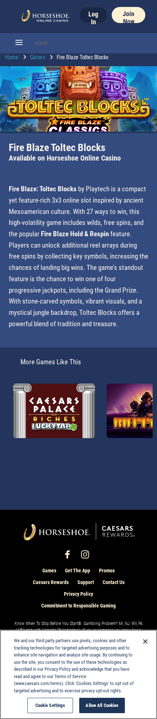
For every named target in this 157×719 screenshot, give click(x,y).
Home (12, 57)
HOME (41, 43)
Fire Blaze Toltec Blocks (82, 57)
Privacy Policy (78, 594)
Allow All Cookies (101, 705)
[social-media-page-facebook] (69, 556)
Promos (107, 570)
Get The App (77, 570)
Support (85, 582)
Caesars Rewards (51, 582)
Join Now (128, 16)
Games (38, 57)
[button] (19, 43)
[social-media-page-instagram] (87, 556)
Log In (93, 16)
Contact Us (114, 582)
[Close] (145, 641)
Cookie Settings (50, 705)
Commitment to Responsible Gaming (78, 606)
